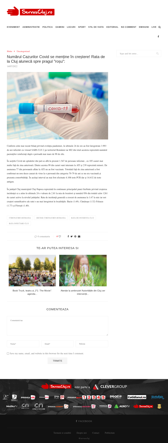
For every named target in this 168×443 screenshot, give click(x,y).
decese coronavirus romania (51, 218)
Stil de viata (96, 27)
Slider (9, 51)
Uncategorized (23, 51)
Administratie (31, 27)
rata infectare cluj (19, 223)
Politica (47, 27)
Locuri (71, 27)
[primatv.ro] (6, 397)
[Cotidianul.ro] (137, 397)
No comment (128, 27)
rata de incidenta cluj (82, 218)
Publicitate (110, 432)
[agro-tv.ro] (123, 406)
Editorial (112, 27)
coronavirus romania (20, 218)
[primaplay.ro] (60, 397)
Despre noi (82, 432)
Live (154, 27)
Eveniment (13, 27)
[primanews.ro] (45, 397)
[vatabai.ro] (160, 406)
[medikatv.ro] (12, 406)
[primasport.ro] (87, 397)
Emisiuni (144, 27)
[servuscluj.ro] (144, 406)
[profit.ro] (117, 397)
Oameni (59, 27)
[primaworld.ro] (106, 406)
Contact (95, 432)
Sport (82, 27)
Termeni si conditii (62, 432)
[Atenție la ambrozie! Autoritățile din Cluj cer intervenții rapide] (83, 270)
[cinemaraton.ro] (26, 406)
